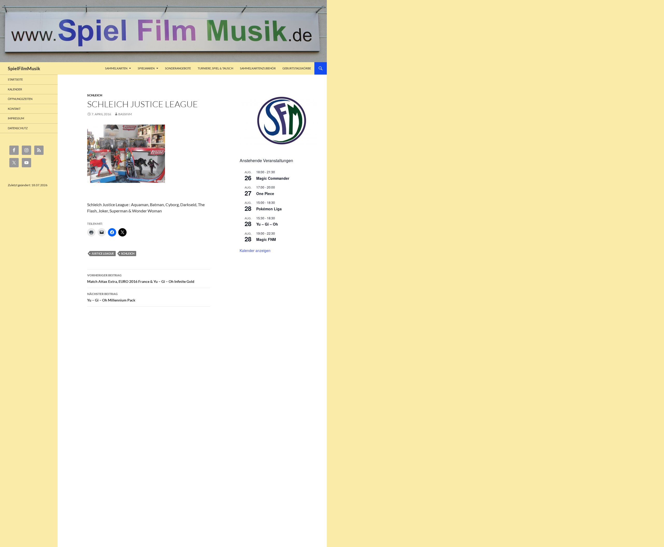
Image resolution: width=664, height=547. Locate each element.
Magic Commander (272, 178)
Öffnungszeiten (20, 98)
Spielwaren (146, 68)
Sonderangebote (178, 68)
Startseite (15, 79)
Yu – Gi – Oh (267, 224)
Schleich (94, 95)
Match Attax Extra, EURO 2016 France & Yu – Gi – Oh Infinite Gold (140, 278)
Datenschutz (18, 128)
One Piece (265, 193)
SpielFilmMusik (24, 68)
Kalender (15, 89)
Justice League (103, 253)
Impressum (16, 118)
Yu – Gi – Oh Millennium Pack (111, 297)
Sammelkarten (116, 68)
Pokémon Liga (269, 208)
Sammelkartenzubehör (258, 68)
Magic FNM (266, 239)
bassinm (125, 114)
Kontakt (14, 108)
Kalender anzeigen (255, 250)
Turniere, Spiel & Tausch (215, 68)
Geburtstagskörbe (296, 68)
